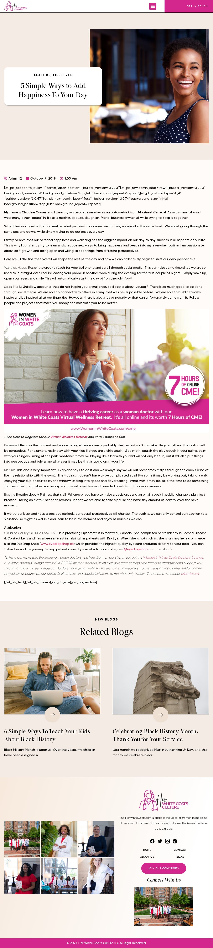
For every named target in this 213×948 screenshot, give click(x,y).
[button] (152, 6)
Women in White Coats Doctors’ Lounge (172, 557)
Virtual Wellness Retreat (68, 437)
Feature (42, 75)
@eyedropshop (136, 549)
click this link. (190, 574)
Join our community (163, 868)
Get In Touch (197, 6)
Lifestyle (62, 75)
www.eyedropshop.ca (57, 544)
